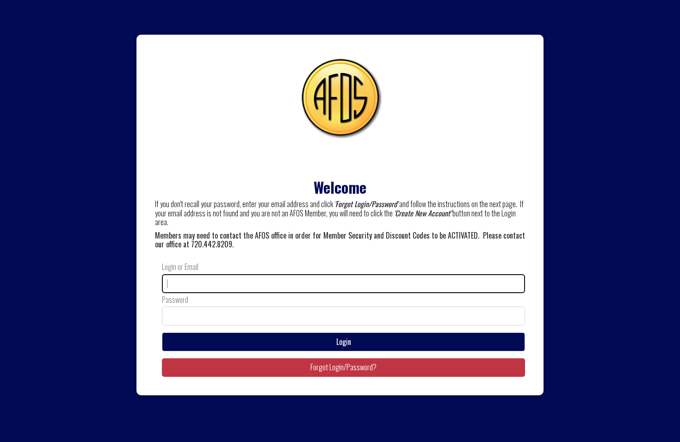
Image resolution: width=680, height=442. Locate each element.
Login (343, 341)
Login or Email (180, 267)
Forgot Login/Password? (343, 367)
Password (175, 299)
